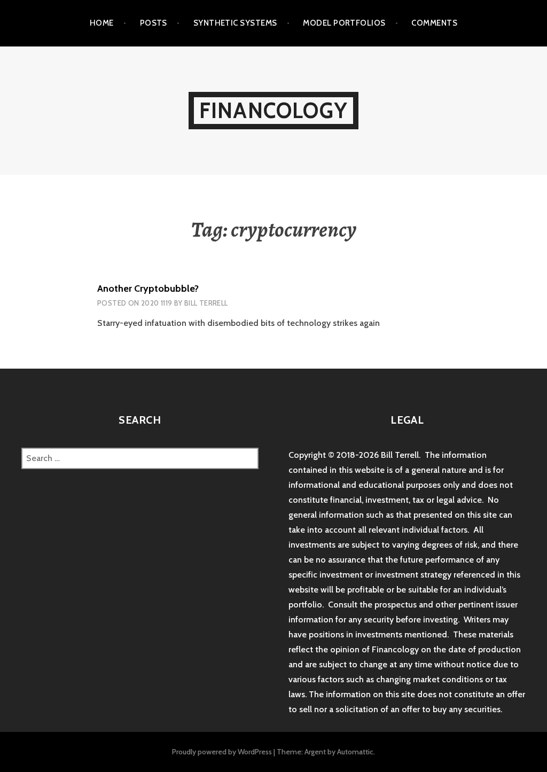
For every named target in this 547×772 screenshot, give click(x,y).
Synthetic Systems (235, 23)
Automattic (355, 752)
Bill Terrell (206, 303)
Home (102, 23)
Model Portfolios (344, 23)
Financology (273, 110)
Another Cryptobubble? (148, 288)
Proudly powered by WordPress (222, 752)
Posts (153, 23)
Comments (434, 23)
